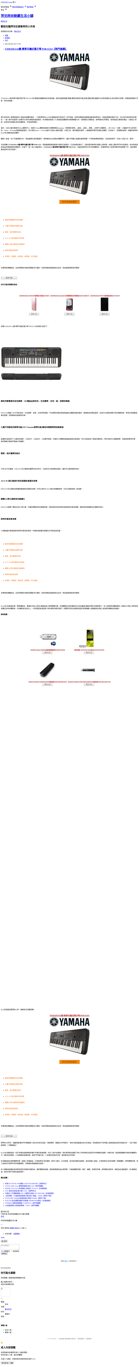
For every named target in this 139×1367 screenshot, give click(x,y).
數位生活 (17, 31)
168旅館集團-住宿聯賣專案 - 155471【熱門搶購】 (22, 1205)
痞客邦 (12, 1228)
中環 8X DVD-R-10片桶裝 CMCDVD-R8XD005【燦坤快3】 (26, 1183)
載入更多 (4, 1241)
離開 (11, 1363)
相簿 (6, 35)
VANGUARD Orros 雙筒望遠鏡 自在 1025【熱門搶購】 (24, 1186)
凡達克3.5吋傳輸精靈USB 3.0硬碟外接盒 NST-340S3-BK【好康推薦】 (30, 1193)
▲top (2, 1237)
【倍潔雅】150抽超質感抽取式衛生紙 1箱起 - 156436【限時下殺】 (28, 1196)
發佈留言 (4, 1253)
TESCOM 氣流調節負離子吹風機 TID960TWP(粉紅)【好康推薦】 (28, 1201)
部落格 (7, 38)
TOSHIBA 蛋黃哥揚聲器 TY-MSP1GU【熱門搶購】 (23, 1203)
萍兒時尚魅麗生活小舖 (17, 16)
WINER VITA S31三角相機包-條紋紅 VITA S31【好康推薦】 (26, 1188)
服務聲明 (88, 1338)
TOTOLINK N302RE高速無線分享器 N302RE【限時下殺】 (26, 1198)
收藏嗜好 (16, 1234)
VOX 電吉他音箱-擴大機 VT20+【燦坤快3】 (21, 1191)
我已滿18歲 (5, 1363)
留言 (16, 1228)
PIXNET (54, 1338)
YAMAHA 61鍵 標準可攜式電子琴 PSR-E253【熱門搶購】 (36, 49)
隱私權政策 (81, 1338)
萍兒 (2, 1216)
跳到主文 (4, 21)
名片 (6, 40)
